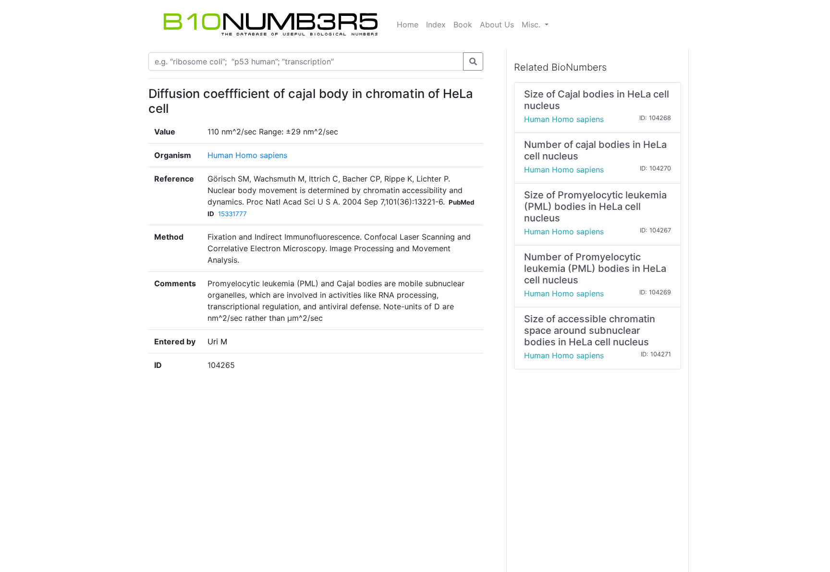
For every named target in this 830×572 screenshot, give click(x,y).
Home (407, 24)
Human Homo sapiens (247, 155)
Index (436, 24)
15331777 (232, 214)
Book (462, 24)
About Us (497, 24)
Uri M (217, 341)
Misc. (532, 24)
